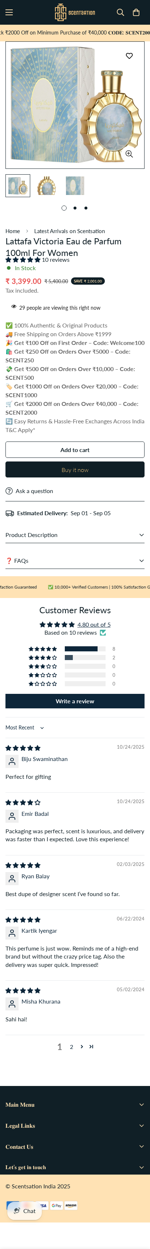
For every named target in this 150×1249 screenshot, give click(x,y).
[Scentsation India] (75, 12)
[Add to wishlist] (129, 56)
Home (12, 231)
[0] (136, 12)
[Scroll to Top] (137, 1210)
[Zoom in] (129, 154)
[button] (23, 259)
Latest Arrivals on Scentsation (69, 231)
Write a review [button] (75, 700)
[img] (22, 747)
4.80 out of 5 (94, 624)
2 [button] (71, 1046)
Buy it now (75, 469)
